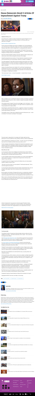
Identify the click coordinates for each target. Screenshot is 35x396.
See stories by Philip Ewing (6, 303)
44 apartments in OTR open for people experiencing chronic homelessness (19, 364)
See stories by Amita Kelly (11, 290)
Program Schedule (15, 384)
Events (21, 380)
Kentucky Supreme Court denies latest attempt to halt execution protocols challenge (20, 371)
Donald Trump (13, 278)
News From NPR (6, 278)
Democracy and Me (23, 384)
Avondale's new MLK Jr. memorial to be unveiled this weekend (17, 351)
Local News (8, 316)
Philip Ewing (9, 18)
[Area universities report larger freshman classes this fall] (4, 358)
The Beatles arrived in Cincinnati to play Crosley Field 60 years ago (18, 331)
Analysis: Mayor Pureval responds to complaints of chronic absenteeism (18, 338)
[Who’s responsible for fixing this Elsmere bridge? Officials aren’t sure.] (4, 318)
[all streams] (33, 4)
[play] (2, 4)
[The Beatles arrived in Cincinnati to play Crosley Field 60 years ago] (4, 332)
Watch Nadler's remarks (6, 75)
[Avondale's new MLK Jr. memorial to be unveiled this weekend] (4, 352)
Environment (9, 343)
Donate (31, 1)
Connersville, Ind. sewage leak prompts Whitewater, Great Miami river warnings (20, 344)
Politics (8, 336)
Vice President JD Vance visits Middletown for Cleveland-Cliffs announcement (19, 311)
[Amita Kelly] (3, 287)
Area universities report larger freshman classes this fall (16, 358)
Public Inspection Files (29, 380)
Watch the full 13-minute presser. (7, 207)
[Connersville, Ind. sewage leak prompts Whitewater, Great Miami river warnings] (4, 345)
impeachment (20, 278)
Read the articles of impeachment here (8, 43)
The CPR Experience (16, 380)
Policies (21, 386)
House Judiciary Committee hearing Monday (11, 242)
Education (8, 356)
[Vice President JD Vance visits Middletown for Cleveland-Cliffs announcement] (4, 312)
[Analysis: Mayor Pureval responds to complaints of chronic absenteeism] (4, 338)
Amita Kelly (5, 18)
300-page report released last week (10, 237)
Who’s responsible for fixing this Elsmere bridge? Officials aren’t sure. (18, 318)
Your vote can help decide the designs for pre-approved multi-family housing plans (20, 324)
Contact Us (21, 382)
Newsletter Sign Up (15, 386)
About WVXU (15, 382)
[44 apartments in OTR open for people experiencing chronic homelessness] (4, 365)
